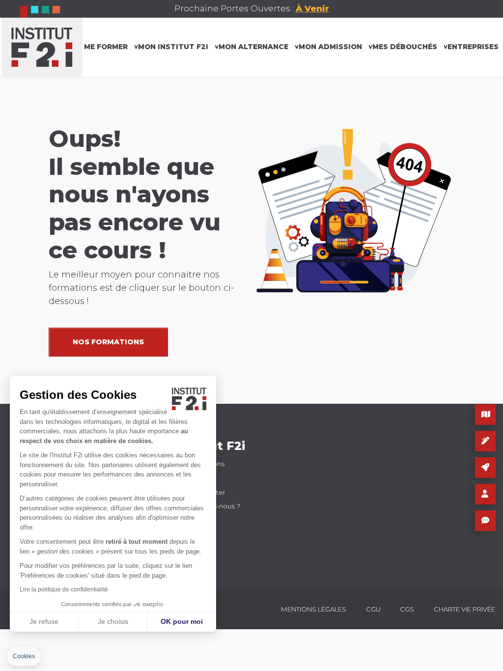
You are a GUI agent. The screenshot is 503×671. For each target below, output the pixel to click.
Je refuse (43, 621)
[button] (24, 656)
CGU (373, 609)
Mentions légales (313, 609)
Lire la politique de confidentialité (64, 589)
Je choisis (113, 621)
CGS (407, 609)
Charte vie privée (464, 609)
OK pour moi (182, 621)
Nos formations (108, 341)
